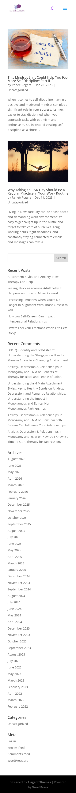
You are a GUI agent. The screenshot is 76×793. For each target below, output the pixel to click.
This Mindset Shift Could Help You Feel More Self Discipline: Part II (38, 79)
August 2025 (16, 531)
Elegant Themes (39, 782)
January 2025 (17, 570)
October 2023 (17, 641)
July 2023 (14, 661)
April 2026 (15, 478)
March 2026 (16, 485)
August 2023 (16, 654)
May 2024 (14, 615)
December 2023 (19, 628)
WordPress (40, 787)
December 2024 (19, 576)
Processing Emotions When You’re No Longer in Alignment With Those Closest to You (38, 305)
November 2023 (19, 635)
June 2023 (15, 667)
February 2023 (18, 687)
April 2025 (15, 557)
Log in (12, 741)
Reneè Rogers (21, 85)
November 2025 (19, 511)
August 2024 (16, 596)
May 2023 (14, 674)
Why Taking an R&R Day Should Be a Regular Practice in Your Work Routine (38, 192)
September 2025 (19, 524)
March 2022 (16, 700)
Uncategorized (18, 90)
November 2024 (19, 583)
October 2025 (17, 518)
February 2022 (18, 706)
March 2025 (16, 563)
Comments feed (19, 754)
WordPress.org (18, 761)
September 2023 (19, 648)
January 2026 (17, 498)
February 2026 (18, 492)
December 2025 (19, 504)
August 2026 (16, 459)
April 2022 (15, 693)
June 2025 (15, 544)
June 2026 (15, 466)
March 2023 (16, 680)
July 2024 (14, 602)
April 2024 (15, 622)
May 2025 (14, 550)
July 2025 (14, 537)
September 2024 (19, 589)
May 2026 (14, 472)
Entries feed (16, 748)
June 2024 (15, 609)
